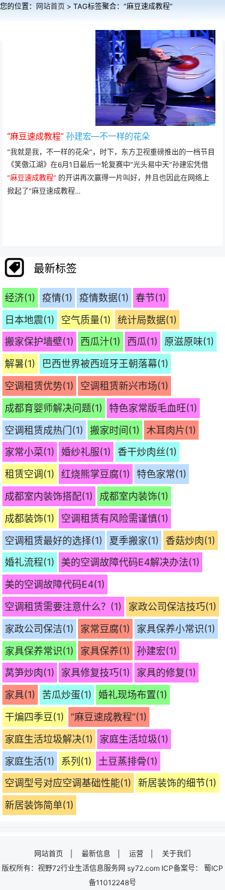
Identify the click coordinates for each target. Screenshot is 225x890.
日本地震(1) (30, 320)
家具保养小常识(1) (176, 629)
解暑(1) (20, 363)
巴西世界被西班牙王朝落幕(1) (105, 363)
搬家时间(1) (115, 430)
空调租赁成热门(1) (44, 430)
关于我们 (176, 853)
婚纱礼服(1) (86, 452)
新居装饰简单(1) (39, 805)
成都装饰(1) (30, 518)
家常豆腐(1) (105, 629)
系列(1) (76, 761)
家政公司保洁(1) (39, 629)
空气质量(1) (86, 320)
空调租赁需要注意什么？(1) (63, 606)
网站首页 (50, 6)
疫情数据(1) (104, 297)
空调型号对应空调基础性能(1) (68, 783)
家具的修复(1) (166, 672)
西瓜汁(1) (100, 341)
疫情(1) (57, 297)
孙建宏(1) (157, 651)
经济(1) (20, 297)
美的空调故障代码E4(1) (55, 584)
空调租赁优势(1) (39, 386)
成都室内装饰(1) (134, 496)
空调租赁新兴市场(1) (124, 386)
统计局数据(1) (147, 320)
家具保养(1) (105, 651)
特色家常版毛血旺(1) (153, 408)
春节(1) (151, 297)
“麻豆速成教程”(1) (109, 717)
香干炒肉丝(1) (147, 452)
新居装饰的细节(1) (177, 783)
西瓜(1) (142, 341)
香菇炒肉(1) (190, 540)
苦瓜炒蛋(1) (67, 694)
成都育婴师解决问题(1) (54, 408)
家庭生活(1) (30, 761)
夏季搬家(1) (134, 540)
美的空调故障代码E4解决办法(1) (130, 562)
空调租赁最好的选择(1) (54, 540)
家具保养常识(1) (39, 651)
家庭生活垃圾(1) (134, 739)
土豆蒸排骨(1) (128, 761)
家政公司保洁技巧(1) (172, 606)
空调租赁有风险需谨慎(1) (115, 518)
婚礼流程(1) (30, 562)
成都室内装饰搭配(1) (49, 496)
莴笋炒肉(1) (30, 672)
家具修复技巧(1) (95, 672)
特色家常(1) (162, 474)
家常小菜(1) (30, 452)
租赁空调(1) (30, 474)
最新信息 (96, 853)
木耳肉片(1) (171, 430)
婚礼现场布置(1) (132, 694)
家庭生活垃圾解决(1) (49, 739)
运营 (136, 853)
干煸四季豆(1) (34, 717)
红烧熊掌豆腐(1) (95, 474)
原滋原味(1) (189, 341)
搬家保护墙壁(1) (39, 341)
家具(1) (20, 694)
